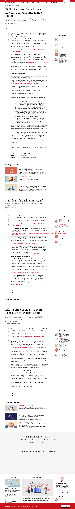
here (32, 141)
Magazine (47, 2)
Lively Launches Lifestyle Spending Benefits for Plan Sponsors (32, 424)
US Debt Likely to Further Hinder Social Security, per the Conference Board (12, 490)
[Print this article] (8, 44)
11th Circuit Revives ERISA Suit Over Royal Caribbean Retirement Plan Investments (30, 170)
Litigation (28, 153)
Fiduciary (24, 153)
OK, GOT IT (65, 506)
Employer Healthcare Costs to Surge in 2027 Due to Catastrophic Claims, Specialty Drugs (64, 45)
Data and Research (62, 53)
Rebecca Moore (13, 321)
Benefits (60, 219)
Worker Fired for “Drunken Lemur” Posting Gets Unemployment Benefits (30, 347)
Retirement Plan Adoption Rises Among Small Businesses (12, 501)
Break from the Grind (10, 196)
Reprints (34, 157)
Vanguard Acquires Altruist (63, 50)
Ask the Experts (62, 58)
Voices (27, 2)
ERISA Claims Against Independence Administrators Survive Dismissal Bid (29, 178)
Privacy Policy (33, 506)
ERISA (22, 153)
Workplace (22, 390)
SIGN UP (68, 0)
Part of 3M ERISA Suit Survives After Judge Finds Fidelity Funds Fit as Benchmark (32, 187)
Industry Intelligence (54, 2)
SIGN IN (65, 0)
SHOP (55, 0)
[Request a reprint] (8, 42)
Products (21, 422)
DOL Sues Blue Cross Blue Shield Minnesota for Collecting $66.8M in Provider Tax (32, 416)
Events (42, 2)
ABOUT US (51, 0)
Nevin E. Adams (13, 207)
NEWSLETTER (59, 0)
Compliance (8, 5)
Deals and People (62, 230)
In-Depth (22, 2)
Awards (38, 2)
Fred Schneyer (13, 25)
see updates (62, 492)
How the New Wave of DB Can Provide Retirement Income (64, 40)
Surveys (33, 2)
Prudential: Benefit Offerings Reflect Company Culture (63, 55)
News (18, 2)
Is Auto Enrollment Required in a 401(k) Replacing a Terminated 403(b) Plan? (64, 61)
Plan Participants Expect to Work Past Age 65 (31, 407)
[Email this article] (8, 33)
